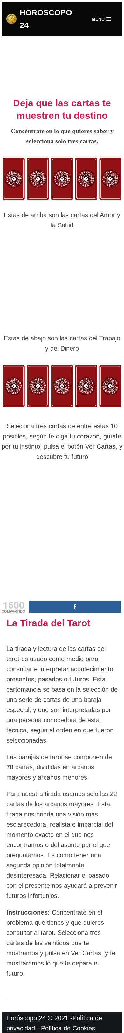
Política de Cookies (68, 1028)
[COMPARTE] (75, 607)
